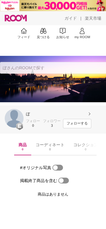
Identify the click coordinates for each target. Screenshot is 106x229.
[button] (14, 118)
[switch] (57, 168)
